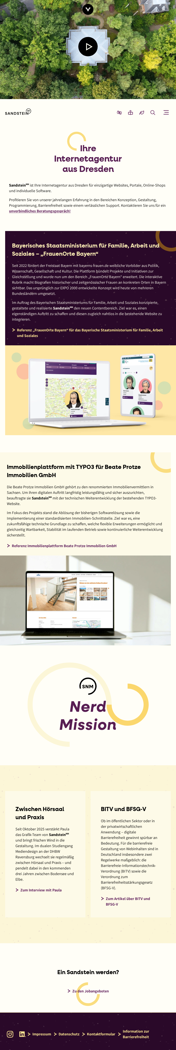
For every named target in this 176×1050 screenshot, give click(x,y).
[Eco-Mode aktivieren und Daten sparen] (141, 112)
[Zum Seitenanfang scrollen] (88, 9)
